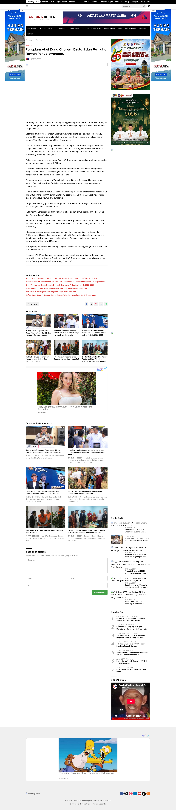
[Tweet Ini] (91, 304)
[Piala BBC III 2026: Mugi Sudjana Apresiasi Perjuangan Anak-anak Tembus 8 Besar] (130, 549)
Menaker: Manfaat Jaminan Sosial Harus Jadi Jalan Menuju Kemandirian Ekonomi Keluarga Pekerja (65, 282)
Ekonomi (85, 29)
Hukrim (30, 34)
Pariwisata (143, 29)
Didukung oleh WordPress (80, 804)
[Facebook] (122, 794)
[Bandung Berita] (40, 17)
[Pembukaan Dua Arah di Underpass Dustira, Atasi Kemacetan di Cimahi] (130, 524)
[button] (144, 6)
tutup (22, 10)
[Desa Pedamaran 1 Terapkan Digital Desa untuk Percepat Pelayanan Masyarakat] (130, 579)
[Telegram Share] (101, 304)
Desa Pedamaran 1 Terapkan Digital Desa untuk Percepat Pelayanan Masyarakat (78, 2)
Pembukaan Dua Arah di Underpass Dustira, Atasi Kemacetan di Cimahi (135, 531)
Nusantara (61, 29)
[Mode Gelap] (149, 6)
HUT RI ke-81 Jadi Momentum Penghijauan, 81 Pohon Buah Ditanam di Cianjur (56, 288)
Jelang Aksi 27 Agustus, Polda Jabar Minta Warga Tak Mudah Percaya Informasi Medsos (61, 278)
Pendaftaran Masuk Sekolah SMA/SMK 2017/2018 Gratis (131, 662)
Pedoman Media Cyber (83, 800)
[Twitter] (126, 794)
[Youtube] (139, 794)
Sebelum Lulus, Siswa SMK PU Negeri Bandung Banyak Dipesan (130, 645)
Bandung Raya (46, 29)
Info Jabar (31, 29)
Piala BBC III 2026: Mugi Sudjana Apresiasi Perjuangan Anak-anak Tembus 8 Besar (137, 555)
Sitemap (108, 800)
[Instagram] (131, 794)
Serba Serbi (96, 29)
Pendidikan (74, 29)
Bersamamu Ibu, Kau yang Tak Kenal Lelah (131, 670)
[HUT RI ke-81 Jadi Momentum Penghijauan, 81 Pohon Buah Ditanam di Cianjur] (38, 347)
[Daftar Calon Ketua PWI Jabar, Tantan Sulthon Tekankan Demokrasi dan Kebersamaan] (95, 347)
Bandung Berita (36, 58)
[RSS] (148, 794)
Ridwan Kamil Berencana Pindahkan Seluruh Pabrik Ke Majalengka (130, 619)
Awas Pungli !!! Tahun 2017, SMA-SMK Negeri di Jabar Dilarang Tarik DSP (130, 636)
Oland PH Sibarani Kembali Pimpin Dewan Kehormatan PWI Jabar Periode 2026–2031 (60, 285)
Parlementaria (109, 29)
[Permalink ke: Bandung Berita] (28, 59)
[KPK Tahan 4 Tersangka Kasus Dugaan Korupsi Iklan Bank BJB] (66, 347)
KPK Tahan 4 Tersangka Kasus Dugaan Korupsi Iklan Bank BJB (51, 292)
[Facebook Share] (86, 304)
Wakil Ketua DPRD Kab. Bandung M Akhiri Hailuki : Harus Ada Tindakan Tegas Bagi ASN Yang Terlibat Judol (136, 602)
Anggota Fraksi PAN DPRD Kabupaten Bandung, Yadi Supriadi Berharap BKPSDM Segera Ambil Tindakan (136, 572)
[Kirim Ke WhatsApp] (106, 304)
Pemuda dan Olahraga (127, 29)
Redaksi (68, 800)
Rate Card (98, 800)
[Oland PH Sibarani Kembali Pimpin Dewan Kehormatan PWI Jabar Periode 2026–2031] (95, 321)
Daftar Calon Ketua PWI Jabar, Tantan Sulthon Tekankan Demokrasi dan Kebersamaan (61, 295)
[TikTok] (144, 794)
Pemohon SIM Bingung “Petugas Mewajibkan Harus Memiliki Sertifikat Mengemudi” (131, 628)
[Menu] (27, 6)
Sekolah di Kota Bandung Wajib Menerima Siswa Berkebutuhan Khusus (133, 653)
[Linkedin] (135, 794)
